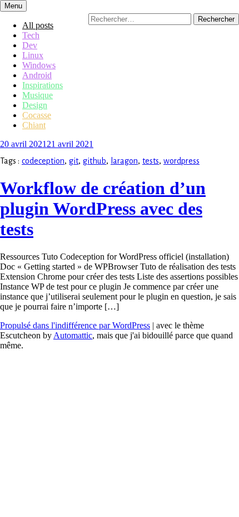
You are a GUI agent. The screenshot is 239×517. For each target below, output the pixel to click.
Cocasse (36, 115)
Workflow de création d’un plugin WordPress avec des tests (103, 208)
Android (37, 75)
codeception (43, 160)
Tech (30, 35)
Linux (32, 55)
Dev (29, 45)
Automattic (72, 335)
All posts (37, 25)
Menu (13, 6)
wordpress (181, 160)
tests (150, 160)
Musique (37, 95)
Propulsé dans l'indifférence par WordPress (75, 325)
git (73, 160)
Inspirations (42, 85)
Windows (39, 65)
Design (34, 105)
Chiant (34, 125)
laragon (124, 160)
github (94, 160)
